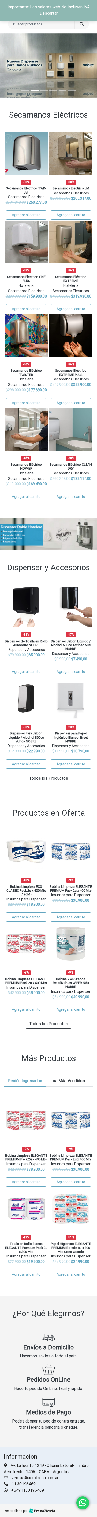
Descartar (49, 13)
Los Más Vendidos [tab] (67, 1080)
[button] (7, 65)
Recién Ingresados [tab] (25, 1080)
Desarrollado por (15, 1511)
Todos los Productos (48, 778)
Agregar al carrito (26, 215)
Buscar (81, 24)
